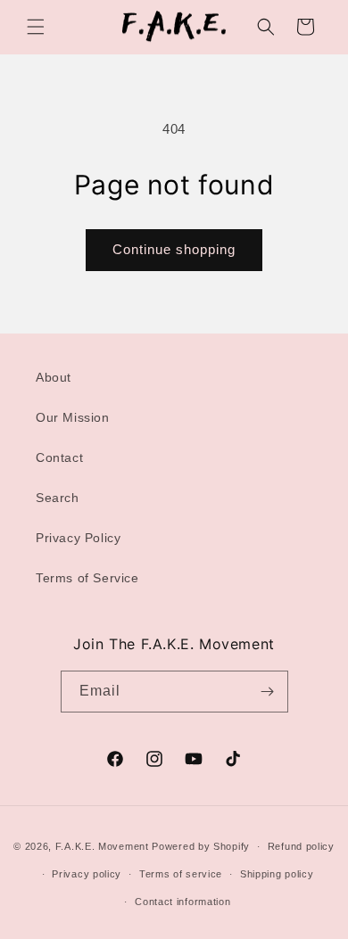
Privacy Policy (78, 538)
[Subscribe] (267, 691)
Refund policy (301, 846)
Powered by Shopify (201, 846)
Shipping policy (277, 874)
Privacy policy (86, 874)
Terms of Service (87, 578)
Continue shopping (174, 249)
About (53, 377)
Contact (59, 457)
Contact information (182, 901)
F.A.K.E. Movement (102, 846)
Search (57, 497)
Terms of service (180, 874)
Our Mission (73, 417)
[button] (35, 26)
